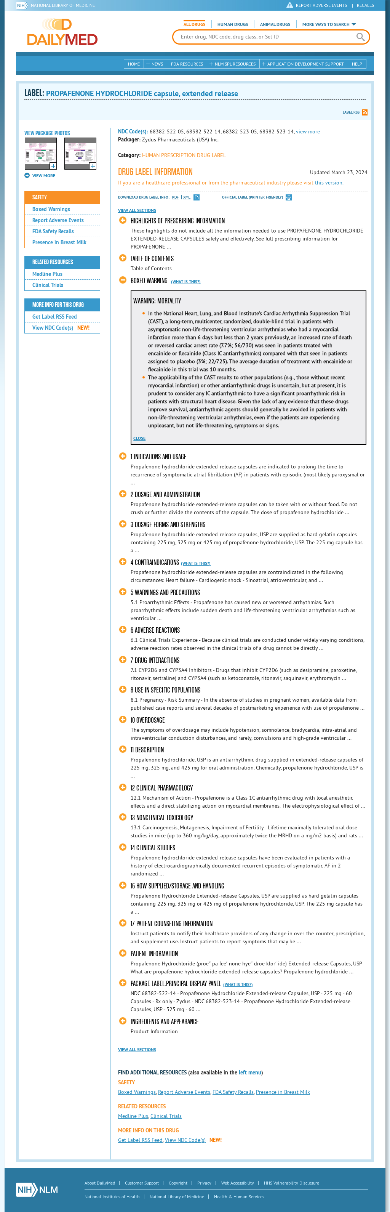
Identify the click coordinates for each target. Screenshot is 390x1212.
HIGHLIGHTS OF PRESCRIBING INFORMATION (178, 220)
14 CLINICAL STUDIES (153, 847)
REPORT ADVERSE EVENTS (321, 5)
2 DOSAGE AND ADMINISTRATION (165, 494)
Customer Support (142, 1183)
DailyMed (62, 31)
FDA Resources (187, 64)
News (157, 64)
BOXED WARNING (149, 280)
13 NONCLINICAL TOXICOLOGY (162, 817)
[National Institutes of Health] (23, 5)
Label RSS (351, 112)
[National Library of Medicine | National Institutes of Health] (37, 1190)
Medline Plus (47, 274)
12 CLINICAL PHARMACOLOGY (162, 788)
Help (357, 64)
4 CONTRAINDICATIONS (155, 562)
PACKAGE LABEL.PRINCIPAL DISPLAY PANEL (176, 983)
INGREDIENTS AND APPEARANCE (165, 1021)
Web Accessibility (237, 1183)
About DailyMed (100, 1183)
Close (139, 438)
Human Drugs (232, 24)
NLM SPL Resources (235, 64)
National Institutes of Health (112, 1196)
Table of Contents (152, 258)
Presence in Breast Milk (59, 242)
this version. (329, 182)
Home (134, 64)
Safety (39, 197)
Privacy (204, 1183)
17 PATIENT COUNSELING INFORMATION (172, 923)
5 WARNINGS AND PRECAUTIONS (165, 592)
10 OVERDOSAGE (148, 720)
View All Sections (137, 210)
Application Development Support (305, 64)
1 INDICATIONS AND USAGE (159, 456)
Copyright (178, 1183)
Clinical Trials (47, 285)
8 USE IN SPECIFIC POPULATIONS (165, 690)
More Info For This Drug (58, 305)
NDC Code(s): (133, 131)
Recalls (365, 5)
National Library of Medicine (63, 5)
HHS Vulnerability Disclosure (291, 1183)
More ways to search (326, 24)
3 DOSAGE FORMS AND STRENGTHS (168, 524)
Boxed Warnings (51, 209)
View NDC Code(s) (61, 327)
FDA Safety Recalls (53, 231)
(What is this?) (186, 281)
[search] (360, 36)
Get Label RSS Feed (54, 316)
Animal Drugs (275, 24)
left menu (250, 1072)
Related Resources (52, 262)
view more (308, 131)
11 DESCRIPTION (147, 749)
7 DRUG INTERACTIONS (155, 660)
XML (186, 197)
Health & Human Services (239, 1196)
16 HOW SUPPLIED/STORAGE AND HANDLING (177, 886)
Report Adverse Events (58, 220)
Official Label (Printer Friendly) (252, 197)
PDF (175, 197)
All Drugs (194, 24)
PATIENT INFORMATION (154, 953)
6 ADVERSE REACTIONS (155, 630)
